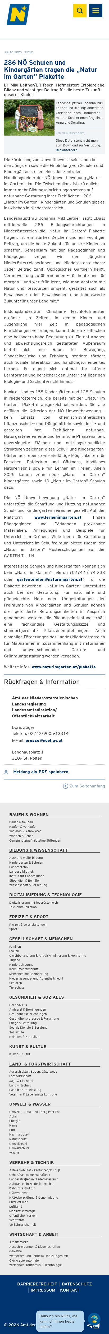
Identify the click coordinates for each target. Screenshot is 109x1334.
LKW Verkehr (18, 1202)
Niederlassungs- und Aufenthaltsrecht (36, 978)
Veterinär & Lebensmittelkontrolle (33, 1094)
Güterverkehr (18, 1193)
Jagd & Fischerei (21, 1081)
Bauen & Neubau (21, 822)
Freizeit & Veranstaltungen (28, 924)
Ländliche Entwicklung (25, 1090)
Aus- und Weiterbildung (26, 858)
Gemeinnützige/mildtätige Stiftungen (35, 840)
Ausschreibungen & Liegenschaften (34, 1247)
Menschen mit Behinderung (28, 974)
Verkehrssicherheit (22, 1225)
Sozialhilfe (16, 1032)
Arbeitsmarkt (18, 1242)
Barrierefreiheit (37, 1284)
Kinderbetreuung (21, 965)
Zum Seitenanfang (86, 786)
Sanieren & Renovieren (25, 831)
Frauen (14, 951)
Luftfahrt (15, 1207)
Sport (13, 929)
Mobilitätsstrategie (22, 1211)
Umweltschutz (19, 1148)
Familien (15, 946)
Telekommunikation (23, 907)
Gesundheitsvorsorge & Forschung (34, 1018)
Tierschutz (16, 987)
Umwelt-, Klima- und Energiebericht (34, 1112)
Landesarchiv (18, 867)
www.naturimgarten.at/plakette (64, 666)
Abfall (13, 1116)
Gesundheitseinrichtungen (28, 1014)
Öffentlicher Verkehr (23, 1216)
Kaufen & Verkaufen (23, 827)
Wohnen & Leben (21, 836)
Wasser (14, 1153)
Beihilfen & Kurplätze (24, 1037)
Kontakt (69, 1290)
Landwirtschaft (20, 1085)
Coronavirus (18, 1005)
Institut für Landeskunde (26, 876)
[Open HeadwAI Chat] (94, 1319)
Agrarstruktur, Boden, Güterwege (33, 1071)
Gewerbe (15, 1251)
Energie (14, 1121)
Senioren (15, 983)
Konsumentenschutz (24, 969)
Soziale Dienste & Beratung (28, 1027)
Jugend (14, 960)
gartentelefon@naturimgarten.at (50, 579)
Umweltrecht (18, 1144)
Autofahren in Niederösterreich (31, 1184)
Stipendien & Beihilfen (24, 880)
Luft (12, 1130)
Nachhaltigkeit (19, 1134)
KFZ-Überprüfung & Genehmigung (33, 1197)
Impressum (43, 1290)
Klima (13, 1125)
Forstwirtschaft (20, 1076)
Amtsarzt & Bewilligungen (27, 1009)
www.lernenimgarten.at (57, 517)
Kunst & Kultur (19, 1054)
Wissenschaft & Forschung (28, 885)
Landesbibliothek (21, 871)
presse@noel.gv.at (44, 740)
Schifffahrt (16, 1220)
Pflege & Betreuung (23, 1023)
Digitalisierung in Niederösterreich (33, 902)
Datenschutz (77, 1284)
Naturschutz (18, 1139)
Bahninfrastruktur (22, 1188)
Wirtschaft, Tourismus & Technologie (35, 1265)
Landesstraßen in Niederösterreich (33, 1179)
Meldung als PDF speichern (40, 771)
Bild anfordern (66, 150)
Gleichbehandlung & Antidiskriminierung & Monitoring (47, 956)
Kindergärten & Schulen (26, 862)
